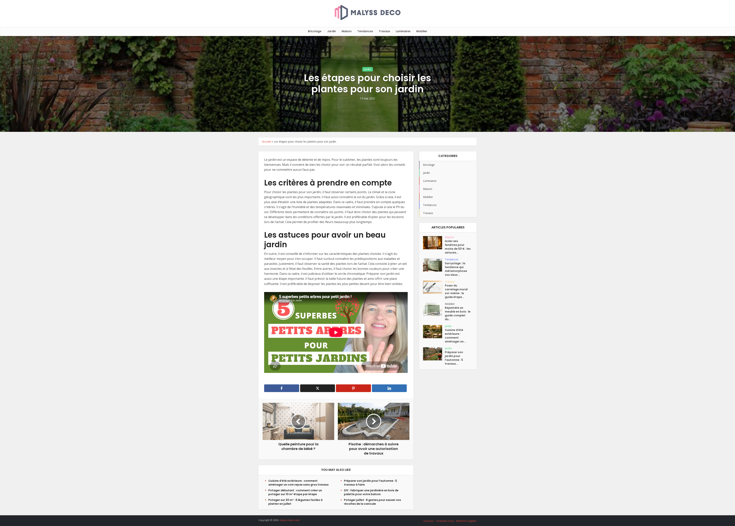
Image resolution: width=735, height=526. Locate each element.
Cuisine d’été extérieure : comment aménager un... (455, 335)
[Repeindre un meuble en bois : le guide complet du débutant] (434, 309)
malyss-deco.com (289, 520)
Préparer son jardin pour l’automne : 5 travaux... (454, 358)
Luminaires (403, 31)
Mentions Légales (466, 521)
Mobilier (421, 31)
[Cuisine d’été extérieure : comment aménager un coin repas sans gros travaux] (434, 331)
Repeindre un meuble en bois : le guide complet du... (457, 313)
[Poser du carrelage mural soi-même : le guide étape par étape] (434, 287)
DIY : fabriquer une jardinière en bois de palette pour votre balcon (371, 492)
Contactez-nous (445, 521)
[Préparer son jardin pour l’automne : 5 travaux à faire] (434, 353)
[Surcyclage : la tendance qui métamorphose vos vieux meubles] (434, 265)
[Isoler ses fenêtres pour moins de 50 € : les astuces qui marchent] (434, 242)
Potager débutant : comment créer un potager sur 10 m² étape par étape (295, 492)
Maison (347, 31)
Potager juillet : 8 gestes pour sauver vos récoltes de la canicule (372, 502)
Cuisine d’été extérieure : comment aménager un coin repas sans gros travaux (298, 483)
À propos (428, 521)
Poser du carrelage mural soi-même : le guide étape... (456, 291)
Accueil (266, 141)
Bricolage (314, 31)
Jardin (331, 31)
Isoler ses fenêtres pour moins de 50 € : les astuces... (458, 246)
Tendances (365, 31)
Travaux (384, 31)
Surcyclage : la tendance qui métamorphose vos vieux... (456, 269)
